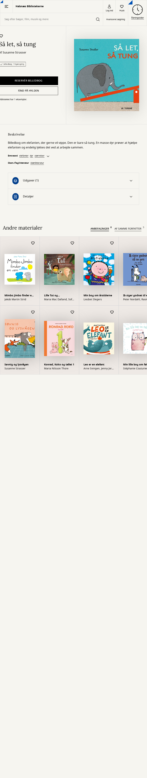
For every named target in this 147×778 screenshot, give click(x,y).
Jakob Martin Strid (15, 299)
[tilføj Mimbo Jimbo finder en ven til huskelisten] (33, 243)
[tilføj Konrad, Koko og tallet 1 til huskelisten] (72, 312)
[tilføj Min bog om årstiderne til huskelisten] (112, 243)
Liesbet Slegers (93, 299)
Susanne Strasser (14, 52)
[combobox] (51, 19)
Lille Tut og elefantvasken (52, 296)
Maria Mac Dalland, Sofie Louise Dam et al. (59, 299)
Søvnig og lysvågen (16, 364)
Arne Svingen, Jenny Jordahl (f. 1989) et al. (98, 368)
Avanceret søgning (115, 19)
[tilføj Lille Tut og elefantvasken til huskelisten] (72, 243)
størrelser (39, 155)
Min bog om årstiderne (98, 295)
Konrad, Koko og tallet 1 (59, 364)
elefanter (24, 155)
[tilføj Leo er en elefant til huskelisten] (112, 312)
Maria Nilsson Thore (56, 368)
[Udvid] (48, 156)
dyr (31, 155)
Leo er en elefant (94, 364)
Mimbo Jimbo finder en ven (18, 296)
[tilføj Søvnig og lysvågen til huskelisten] (33, 312)
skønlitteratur (37, 163)
